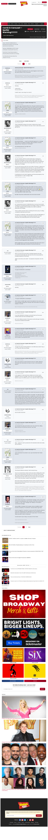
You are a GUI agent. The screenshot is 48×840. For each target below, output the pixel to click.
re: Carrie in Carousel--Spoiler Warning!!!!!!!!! (25, 82)
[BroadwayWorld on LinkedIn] (25, 820)
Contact (19, 822)
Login (42, 23)
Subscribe (26, 61)
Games (32, 23)
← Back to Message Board (8, 35)
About (15, 822)
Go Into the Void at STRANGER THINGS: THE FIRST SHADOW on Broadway (24, 568)
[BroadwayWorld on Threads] (30, 820)
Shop (29, 23)
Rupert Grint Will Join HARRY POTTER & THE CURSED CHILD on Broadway (17, 742)
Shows (12, 23)
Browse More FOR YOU (23, 565)
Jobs (22, 23)
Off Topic (43, 29)
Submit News (27, 822)
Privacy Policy (36, 824)
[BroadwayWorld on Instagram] (22, 820)
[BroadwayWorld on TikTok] (28, 820)
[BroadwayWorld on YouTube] (33, 820)
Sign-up (39, 2)
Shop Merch (5, 3)
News (9, 23)
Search (33, 31)
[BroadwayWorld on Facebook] (20, 820)
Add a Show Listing (12, 3)
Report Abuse (38, 31)
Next (29, 63)
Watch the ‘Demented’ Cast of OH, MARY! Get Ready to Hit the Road (23, 572)
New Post (27, 31)
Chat (19, 23)
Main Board (30, 29)
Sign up (42, 689)
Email (20, 61)
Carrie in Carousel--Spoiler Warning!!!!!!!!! (24, 67)
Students (25, 23)
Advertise (11, 822)
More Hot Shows (13, 680)
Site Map (36, 822)
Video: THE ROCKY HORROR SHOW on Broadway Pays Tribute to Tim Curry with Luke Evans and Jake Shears (10, 44)
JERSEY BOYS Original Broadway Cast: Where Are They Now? (15, 765)
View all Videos (5, 585)
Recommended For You (6, 535)
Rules (45, 31)
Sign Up (39, 815)
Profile (7, 84)
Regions (32, 822)
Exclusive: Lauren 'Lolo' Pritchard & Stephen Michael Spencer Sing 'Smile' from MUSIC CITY (27, 581)
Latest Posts (36, 29)
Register (36, 23)
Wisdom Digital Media (21, 824)
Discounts (35, 680)
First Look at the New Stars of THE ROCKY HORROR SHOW (21, 576)
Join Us (22, 822)
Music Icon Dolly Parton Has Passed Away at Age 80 (13, 718)
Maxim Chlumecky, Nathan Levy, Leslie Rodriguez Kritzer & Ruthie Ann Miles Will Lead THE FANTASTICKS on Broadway (23, 790)
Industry (15, 23)
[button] (45, 23)
